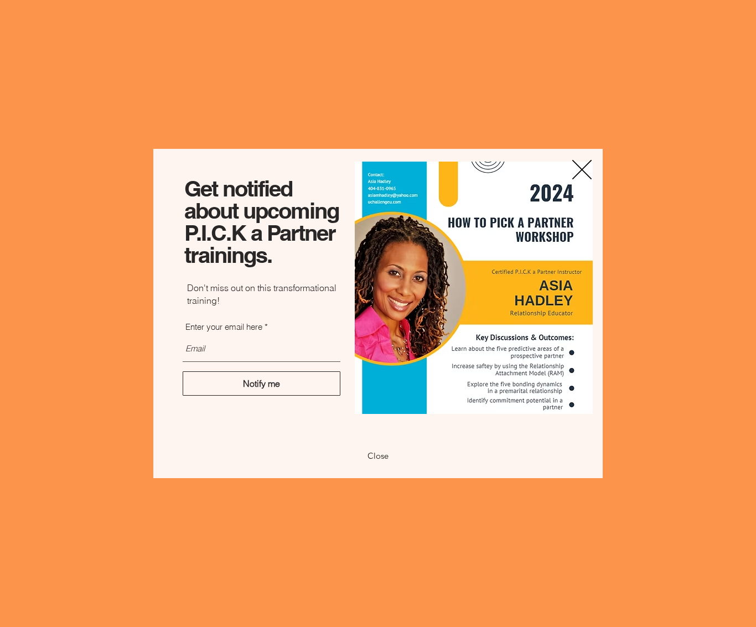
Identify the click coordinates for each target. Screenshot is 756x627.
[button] (582, 169)
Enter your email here (223, 327)
